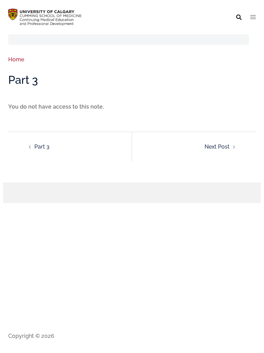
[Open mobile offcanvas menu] (253, 17)
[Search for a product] (239, 17)
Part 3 (42, 146)
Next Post (217, 146)
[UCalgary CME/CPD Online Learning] (44, 16)
